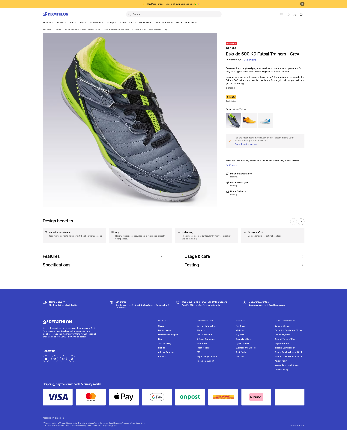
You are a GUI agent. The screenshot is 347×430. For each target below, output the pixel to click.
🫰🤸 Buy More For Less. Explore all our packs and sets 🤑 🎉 (170, 4)
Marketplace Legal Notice (286, 365)
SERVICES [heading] (240, 321)
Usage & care (197, 256)
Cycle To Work (242, 343)
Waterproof (111, 22)
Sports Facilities (243, 339)
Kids (82, 22)
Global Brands (146, 22)
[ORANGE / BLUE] (249, 120)
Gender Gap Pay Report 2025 (288, 356)
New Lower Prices (164, 22)
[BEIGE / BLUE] (265, 120)
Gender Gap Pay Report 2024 (288, 352)
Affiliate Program (166, 352)
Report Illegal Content (207, 356)
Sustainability (164, 343)
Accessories (95, 22)
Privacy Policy (280, 361)
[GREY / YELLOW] (233, 120)
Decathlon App (165, 330)
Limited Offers (127, 22)
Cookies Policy (281, 369)
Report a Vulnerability (284, 348)
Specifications (56, 265)
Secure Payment (282, 335)
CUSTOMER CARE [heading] (205, 321)
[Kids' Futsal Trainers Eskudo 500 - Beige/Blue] (130, 120)
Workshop (240, 330)
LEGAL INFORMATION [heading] (284, 321)
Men (72, 22)
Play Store (240, 326)
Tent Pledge (241, 352)
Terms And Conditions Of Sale (288, 330)
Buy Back (240, 335)
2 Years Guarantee (206, 339)
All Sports (47, 22)
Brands (161, 348)
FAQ (199, 352)
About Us (201, 330)
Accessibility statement (53, 418)
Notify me (231, 165)
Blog (160, 339)
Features (51, 256)
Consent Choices (282, 326)
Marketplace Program (168, 335)
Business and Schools (186, 22)
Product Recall (204, 348)
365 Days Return (204, 335)
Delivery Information (206, 326)
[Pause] (302, 4)
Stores (161, 326)
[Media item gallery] (130, 120)
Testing (191, 265)
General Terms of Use (284, 339)
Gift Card (240, 356)
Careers (162, 356)
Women (61, 22)
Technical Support (205, 361)
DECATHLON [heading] (164, 321)
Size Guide (202, 343)
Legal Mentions (281, 343)
